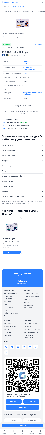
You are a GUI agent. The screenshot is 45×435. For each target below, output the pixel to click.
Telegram (22, 281)
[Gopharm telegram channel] (6, 347)
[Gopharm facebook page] (12, 347)
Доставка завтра (13, 252)
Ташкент (13, 420)
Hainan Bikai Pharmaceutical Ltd (29, 68)
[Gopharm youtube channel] (30, 347)
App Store (13, 402)
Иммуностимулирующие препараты (32, 94)
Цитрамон (20, 6)
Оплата (7, 304)
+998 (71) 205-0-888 (22, 273)
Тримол (13, 6)
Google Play (31, 402)
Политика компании (31, 332)
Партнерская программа (28, 306)
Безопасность (9, 316)
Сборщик (7, 332)
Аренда (26, 302)
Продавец (7, 335)
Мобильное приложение (8, 297)
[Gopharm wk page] (24, 347)
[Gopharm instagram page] (18, 347)
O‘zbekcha (32, 420)
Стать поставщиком (31, 293)
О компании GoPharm (31, 323)
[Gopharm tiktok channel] (35, 347)
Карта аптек (8, 307)
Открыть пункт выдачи (32, 296)
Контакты (27, 326)
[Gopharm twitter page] (6, 352)
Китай (24, 73)
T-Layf (24, 64)
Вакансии (7, 323)
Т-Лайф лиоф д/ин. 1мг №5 (11, 242)
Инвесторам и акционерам (29, 336)
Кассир (6, 329)
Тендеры (27, 299)
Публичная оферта (11, 313)
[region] (22, 23)
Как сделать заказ (10, 293)
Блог (5, 310)
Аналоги (29, 37)
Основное (6, 37)
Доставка (7, 301)
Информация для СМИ (32, 329)
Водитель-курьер (10, 326)
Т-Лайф (25, 61)
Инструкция (18, 37)
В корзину (22, 426)
